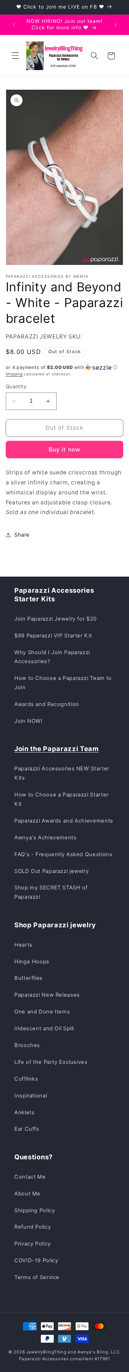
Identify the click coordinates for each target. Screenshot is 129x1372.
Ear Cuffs (26, 1129)
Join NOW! (28, 721)
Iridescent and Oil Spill (44, 1028)
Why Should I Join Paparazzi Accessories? (52, 657)
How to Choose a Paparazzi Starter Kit (61, 799)
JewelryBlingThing (46, 1351)
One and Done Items (42, 1011)
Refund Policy (32, 1227)
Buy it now (64, 449)
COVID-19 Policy (36, 1260)
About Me (27, 1193)
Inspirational (30, 1095)
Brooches (27, 1045)
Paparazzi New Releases (47, 995)
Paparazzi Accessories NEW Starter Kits (61, 773)
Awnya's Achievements (45, 837)
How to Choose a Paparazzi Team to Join (63, 683)
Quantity (16, 386)
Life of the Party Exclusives (51, 1062)
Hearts (23, 945)
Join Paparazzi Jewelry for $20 (55, 619)
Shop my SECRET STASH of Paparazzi (51, 892)
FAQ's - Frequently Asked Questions (63, 854)
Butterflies (28, 978)
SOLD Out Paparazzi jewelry (51, 871)
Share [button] (22, 535)
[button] (15, 56)
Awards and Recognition (46, 704)
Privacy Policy (32, 1243)
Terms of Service (36, 1277)
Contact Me (30, 1177)
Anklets (24, 1112)
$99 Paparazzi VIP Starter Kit (53, 635)
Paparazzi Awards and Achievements (63, 821)
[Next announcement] (115, 25)
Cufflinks (26, 1079)
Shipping (14, 374)
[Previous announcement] (14, 25)
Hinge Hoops (31, 961)
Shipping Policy (34, 1210)
